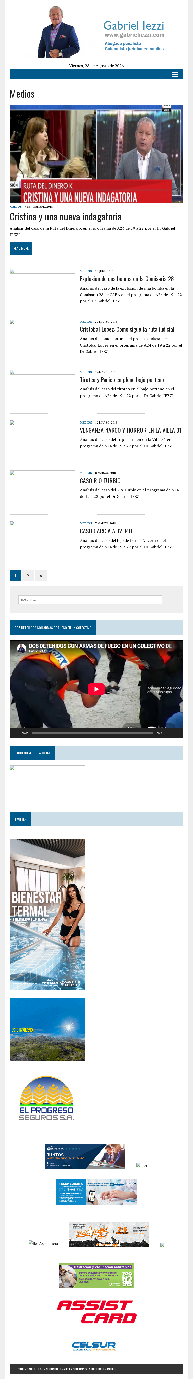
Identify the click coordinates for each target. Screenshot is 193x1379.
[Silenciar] (168, 733)
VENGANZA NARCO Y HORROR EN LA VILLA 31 (131, 429)
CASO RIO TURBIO (100, 480)
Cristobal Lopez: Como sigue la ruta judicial (127, 328)
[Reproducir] (16, 733)
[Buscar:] (90, 599)
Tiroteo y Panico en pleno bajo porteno (122, 379)
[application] (96, 689)
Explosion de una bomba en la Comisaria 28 (127, 278)
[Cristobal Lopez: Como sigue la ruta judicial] (42, 352)
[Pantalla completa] (176, 733)
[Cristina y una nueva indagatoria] (96, 199)
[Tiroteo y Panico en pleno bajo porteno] (42, 403)
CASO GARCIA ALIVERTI (106, 530)
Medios (16, 206)
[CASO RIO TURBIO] (42, 503)
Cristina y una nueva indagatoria (66, 216)
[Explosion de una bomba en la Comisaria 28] (42, 302)
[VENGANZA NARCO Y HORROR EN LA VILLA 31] (42, 453)
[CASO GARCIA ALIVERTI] (42, 554)
